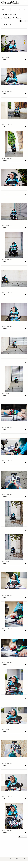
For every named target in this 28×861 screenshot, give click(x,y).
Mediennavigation (6, 9)
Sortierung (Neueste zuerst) (8, 27)
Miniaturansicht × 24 (6, 24)
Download (4, 59)
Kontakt (24, 858)
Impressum (6, 858)
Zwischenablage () (21, 9)
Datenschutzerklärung (15, 858)
